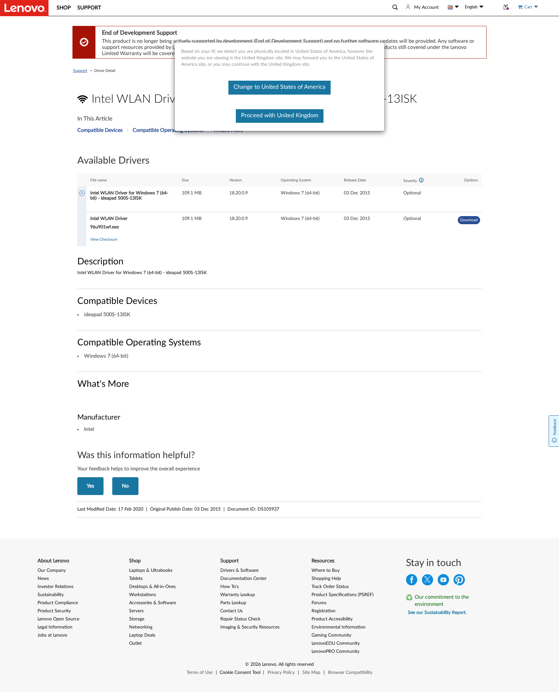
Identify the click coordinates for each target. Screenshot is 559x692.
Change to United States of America (279, 87)
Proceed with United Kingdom (279, 116)
